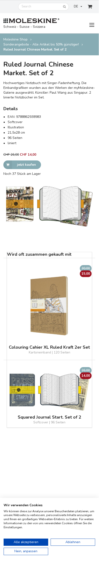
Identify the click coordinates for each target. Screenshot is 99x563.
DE (76, 6)
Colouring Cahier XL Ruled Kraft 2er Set (49, 347)
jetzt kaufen (26, 164)
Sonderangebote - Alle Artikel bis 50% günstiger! (41, 44)
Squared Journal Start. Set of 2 (49, 417)
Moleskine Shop (15, 39)
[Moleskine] (31, 21)
